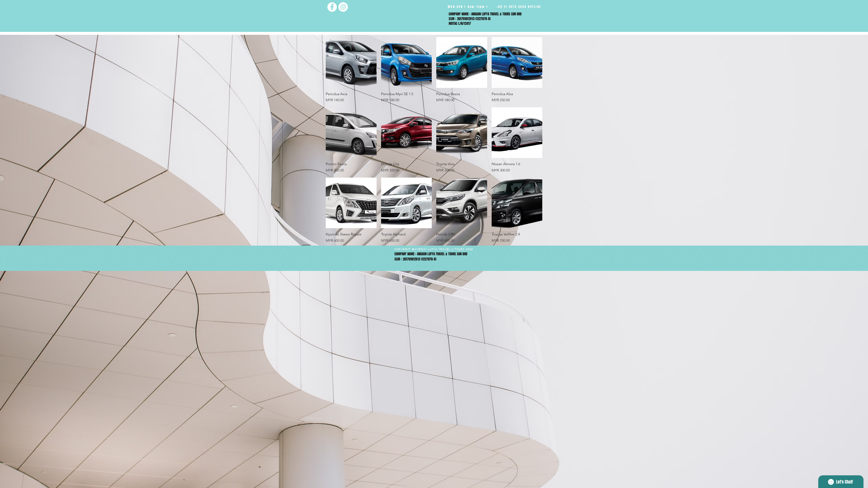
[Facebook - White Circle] (332, 7)
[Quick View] (351, 62)
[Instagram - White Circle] (343, 7)
